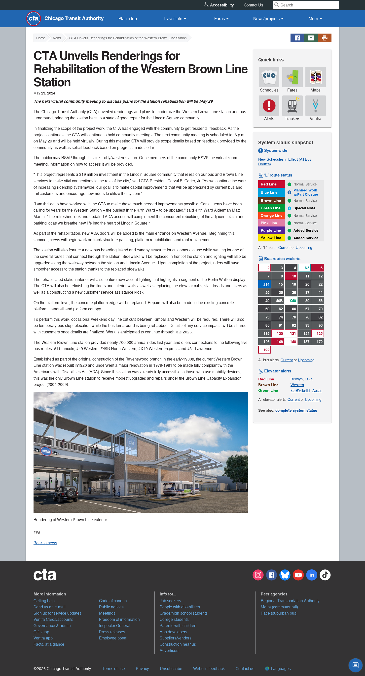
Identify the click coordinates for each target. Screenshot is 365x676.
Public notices (111, 607)
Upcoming (304, 247)
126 (266, 342)
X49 (293, 301)
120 (280, 333)
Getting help (44, 601)
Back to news (45, 543)
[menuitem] (127, 18)
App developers (173, 632)
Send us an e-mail (49, 607)
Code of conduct (113, 601)
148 (293, 342)
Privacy (142, 669)
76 (294, 317)
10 (294, 276)
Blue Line (269, 192)
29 (267, 292)
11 (307, 276)
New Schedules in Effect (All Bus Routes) (284, 161)
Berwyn (297, 379)
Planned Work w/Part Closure (305, 192)
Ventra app (43, 638)
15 (281, 284)
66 (294, 309)
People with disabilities (180, 607)
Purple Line (271, 230)
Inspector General (114, 626)
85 (267, 325)
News (57, 38)
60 (267, 309)
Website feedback (209, 669)
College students (174, 619)
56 (321, 301)
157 (306, 342)
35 (281, 292)
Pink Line (269, 223)
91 (281, 325)
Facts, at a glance (49, 644)
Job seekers (170, 601)
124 (306, 333)
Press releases (112, 632)
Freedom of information (119, 619)
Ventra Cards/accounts (53, 619)
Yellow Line (271, 238)
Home (40, 38)
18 (294, 284)
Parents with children (178, 626)
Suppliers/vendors (175, 638)
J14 (266, 284)
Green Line (271, 208)
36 (294, 292)
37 (307, 292)
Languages (280, 669)
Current (284, 247)
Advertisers (170, 650)
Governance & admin (52, 626)
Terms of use (113, 669)
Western (297, 385)
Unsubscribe (171, 669)
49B (279, 301)
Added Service (305, 230)
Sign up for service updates (57, 613)
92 (294, 325)
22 (321, 284)
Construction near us (178, 644)
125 (320, 333)
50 (307, 301)
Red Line (269, 184)
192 (266, 350)
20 (307, 284)
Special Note (304, 208)
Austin (317, 390)
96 (321, 325)
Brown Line (271, 200)
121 (293, 333)
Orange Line (272, 215)
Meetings (107, 613)
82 (321, 317)
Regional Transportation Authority (290, 601)
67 (307, 309)
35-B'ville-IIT (300, 390)
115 (266, 333)
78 (307, 317)
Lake (309, 379)
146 (280, 342)
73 (267, 317)
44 (321, 292)
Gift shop (41, 632)
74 (281, 317)
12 (321, 276)
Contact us (245, 669)
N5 (307, 268)
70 (321, 309)
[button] (94, 593)
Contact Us (253, 5)
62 (281, 309)
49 (267, 301)
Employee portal (113, 638)
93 (307, 325)
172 (320, 342)
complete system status (296, 410)
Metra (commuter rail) (279, 607)
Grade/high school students (184, 613)
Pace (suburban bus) (279, 613)
